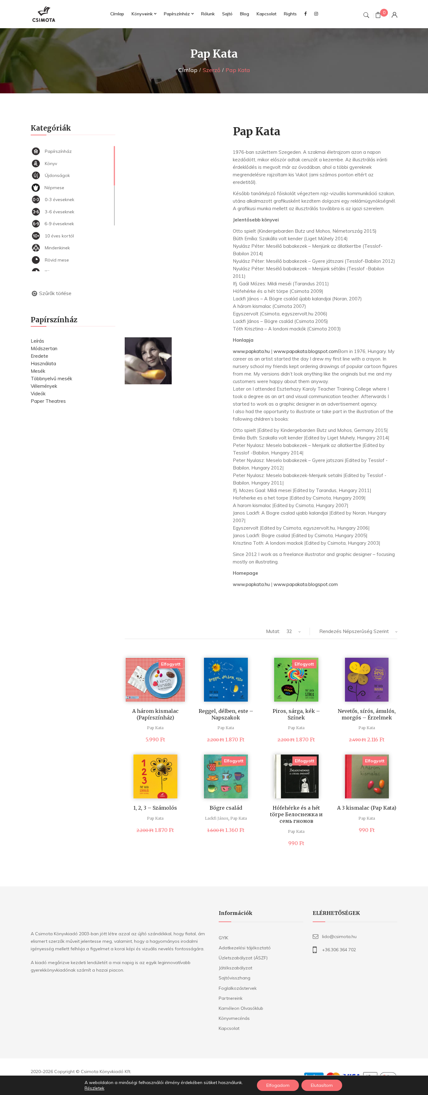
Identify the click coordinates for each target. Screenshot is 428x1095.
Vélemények (44, 386)
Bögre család (226, 808)
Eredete (39, 356)
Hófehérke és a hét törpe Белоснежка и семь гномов (296, 814)
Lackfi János (216, 818)
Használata (43, 363)
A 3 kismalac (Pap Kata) (366, 808)
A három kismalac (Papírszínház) (155, 714)
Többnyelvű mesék (51, 378)
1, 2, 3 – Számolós (155, 808)
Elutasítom (322, 1085)
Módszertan (44, 348)
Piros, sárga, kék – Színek (296, 714)
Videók (38, 394)
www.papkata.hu (251, 351)
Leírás (37, 341)
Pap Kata (155, 727)
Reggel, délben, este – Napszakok (226, 714)
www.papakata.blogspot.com (306, 351)
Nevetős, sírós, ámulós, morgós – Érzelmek (367, 714)
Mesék (38, 371)
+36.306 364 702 (339, 949)
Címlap (187, 70)
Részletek (94, 1088)
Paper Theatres (48, 401)
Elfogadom (278, 1085)
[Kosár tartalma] (378, 16)
